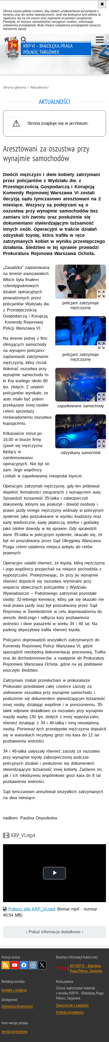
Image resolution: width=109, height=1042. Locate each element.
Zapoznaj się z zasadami (72, 1005)
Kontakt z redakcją (14, 989)
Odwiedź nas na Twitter (42, 965)
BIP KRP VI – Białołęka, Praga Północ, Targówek (86, 968)
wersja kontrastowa (14, 1031)
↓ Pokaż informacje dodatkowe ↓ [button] (55, 932)
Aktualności (39, 87)
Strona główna (14, 87)
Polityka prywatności (70, 1012)
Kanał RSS (6, 965)
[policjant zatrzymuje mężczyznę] (80, 293)
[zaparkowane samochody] (80, 386)
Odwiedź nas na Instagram (33, 965)
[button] (100, 40)
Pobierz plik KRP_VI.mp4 (32, 909)
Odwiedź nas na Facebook (24, 965)
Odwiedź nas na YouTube (15, 965)
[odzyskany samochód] (80, 433)
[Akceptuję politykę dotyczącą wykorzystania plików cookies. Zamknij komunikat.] (102, 4)
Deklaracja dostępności (17, 1006)
